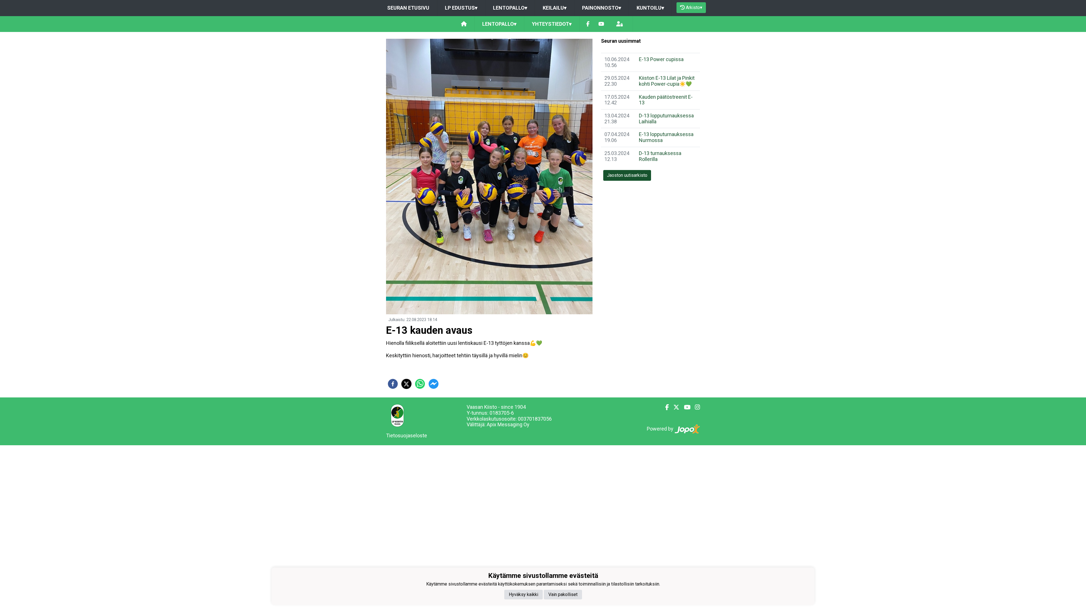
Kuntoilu (650, 8)
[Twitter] (674, 407)
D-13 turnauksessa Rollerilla (660, 156)
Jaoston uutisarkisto (627, 175)
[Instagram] (695, 407)
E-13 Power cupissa (661, 59)
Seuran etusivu (408, 8)
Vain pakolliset (563, 594)
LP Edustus (461, 8)
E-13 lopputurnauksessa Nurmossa (666, 137)
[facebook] (393, 384)
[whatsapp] (420, 384)
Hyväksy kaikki (523, 594)
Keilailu (554, 8)
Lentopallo (510, 8)
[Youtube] (601, 24)
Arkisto (694, 7)
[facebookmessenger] (433, 384)
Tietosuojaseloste (406, 435)
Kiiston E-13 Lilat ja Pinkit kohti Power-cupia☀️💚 (667, 81)
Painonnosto (601, 8)
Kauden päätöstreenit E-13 (666, 100)
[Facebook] (588, 24)
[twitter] (406, 384)
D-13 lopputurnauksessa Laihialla (666, 118)
